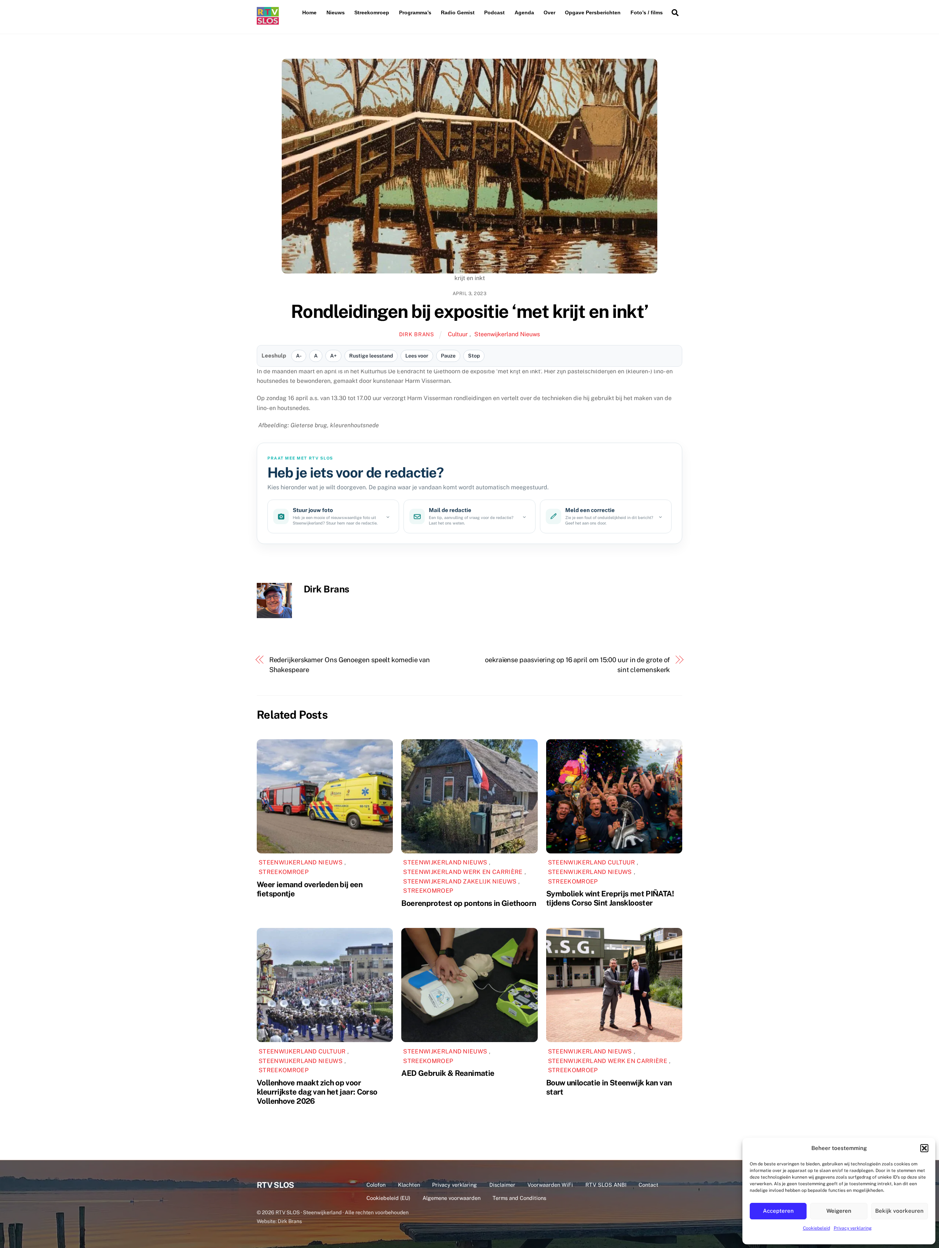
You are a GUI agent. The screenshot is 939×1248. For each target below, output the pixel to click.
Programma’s (415, 12)
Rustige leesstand (371, 356)
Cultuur (458, 334)
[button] (924, 1148)
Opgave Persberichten (593, 12)
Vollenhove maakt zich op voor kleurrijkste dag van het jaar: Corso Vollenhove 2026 (317, 1092)
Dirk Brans (416, 334)
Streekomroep (371, 12)
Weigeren (838, 1211)
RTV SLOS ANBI (605, 1185)
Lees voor (416, 356)
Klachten (409, 1185)
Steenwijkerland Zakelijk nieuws (459, 881)
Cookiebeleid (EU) (388, 1198)
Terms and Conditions (519, 1198)
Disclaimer (502, 1185)
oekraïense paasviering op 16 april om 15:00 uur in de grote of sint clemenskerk (577, 664)
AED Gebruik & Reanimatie (447, 1073)
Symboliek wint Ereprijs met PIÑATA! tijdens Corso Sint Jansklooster (610, 898)
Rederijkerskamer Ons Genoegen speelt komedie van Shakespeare (349, 664)
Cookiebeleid (816, 1228)
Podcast (494, 12)
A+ (333, 356)
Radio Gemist (458, 12)
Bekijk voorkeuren (899, 1211)
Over (549, 12)
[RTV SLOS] (268, 21)
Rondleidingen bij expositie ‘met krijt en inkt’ (469, 311)
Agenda (524, 12)
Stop (474, 356)
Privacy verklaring (853, 1228)
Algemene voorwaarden (452, 1198)
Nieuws (335, 12)
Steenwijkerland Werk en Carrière (462, 871)
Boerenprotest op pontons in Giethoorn (468, 903)
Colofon (376, 1185)
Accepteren (778, 1211)
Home (309, 12)
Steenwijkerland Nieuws (507, 334)
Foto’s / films (647, 12)
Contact (648, 1185)
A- (299, 356)
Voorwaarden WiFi (550, 1185)
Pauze (448, 356)
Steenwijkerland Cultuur (591, 862)
